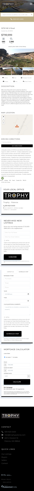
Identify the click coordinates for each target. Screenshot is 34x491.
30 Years (8, 357)
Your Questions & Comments (12, 304)
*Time (5, 297)
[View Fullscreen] (3, 123)
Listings (6, 180)
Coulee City (19, 180)
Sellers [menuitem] (4, 460)
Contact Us (6, 209)
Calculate (17, 382)
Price (5, 362)
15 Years (15, 357)
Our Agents (13, 209)
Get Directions (17, 145)
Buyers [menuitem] (4, 457)
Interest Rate (8, 373)
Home (1, 180)
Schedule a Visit (23, 271)
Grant (13, 180)
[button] (31, 14)
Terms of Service (15, 340)
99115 (24, 180)
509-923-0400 (18, 19)
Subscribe (13, 257)
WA (10, 180)
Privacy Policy (7, 340)
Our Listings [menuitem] (6, 454)
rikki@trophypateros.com (15, 435)
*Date (5, 291)
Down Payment (8, 367)
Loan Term (7, 353)
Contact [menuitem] (4, 463)
